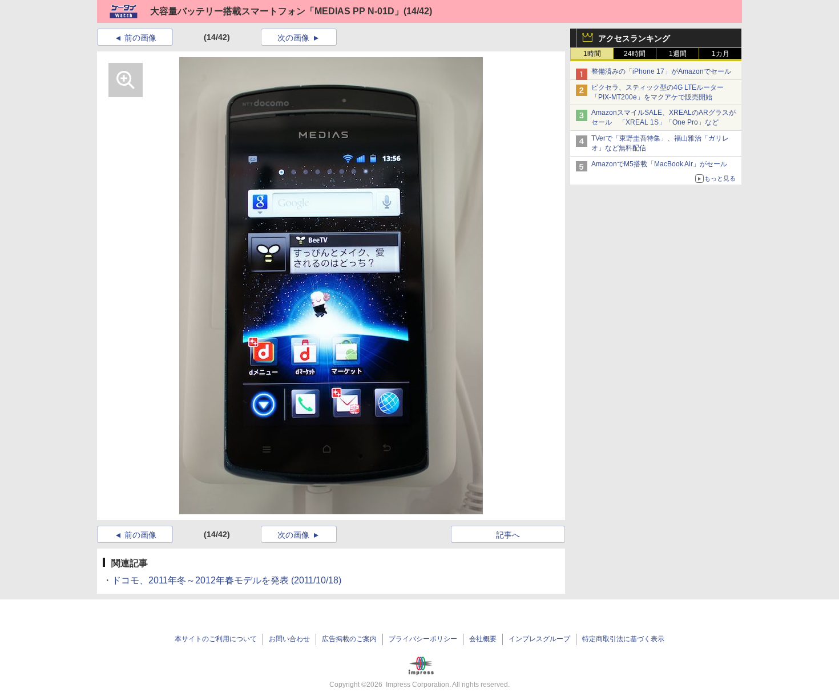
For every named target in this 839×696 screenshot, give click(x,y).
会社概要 (483, 639)
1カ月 (720, 54)
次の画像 (293, 37)
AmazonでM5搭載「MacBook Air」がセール (659, 164)
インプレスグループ (539, 639)
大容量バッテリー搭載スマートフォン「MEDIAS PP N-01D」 (277, 11)
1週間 (678, 54)
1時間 (592, 54)
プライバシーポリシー (423, 639)
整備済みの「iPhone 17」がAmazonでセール (661, 71)
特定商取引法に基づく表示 (623, 639)
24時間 (635, 54)
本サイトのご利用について (216, 639)
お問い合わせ (289, 639)
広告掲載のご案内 (349, 639)
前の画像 (140, 37)
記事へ (508, 534)
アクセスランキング (634, 38)
